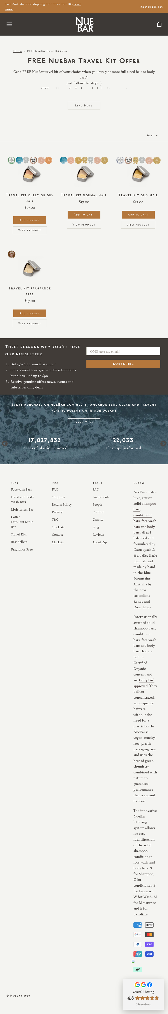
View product (29, 230)
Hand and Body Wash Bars (22, 499)
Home (17, 51)
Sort (151, 135)
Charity (98, 519)
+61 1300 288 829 (151, 6)
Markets (58, 542)
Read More (84, 105)
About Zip (100, 542)
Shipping (58, 497)
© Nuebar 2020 (18, 995)
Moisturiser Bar (22, 509)
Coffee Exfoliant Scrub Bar (22, 522)
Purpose (98, 512)
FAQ (55, 489)
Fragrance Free (22, 549)
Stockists (58, 527)
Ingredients (101, 497)
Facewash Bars (21, 489)
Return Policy (62, 504)
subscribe (123, 364)
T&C (55, 519)
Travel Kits (19, 534)
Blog (96, 527)
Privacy (57, 512)
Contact (57, 534)
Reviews (98, 534)
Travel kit (84, 194)
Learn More (84, 422)
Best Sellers (19, 541)
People (97, 504)
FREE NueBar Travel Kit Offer (47, 51)
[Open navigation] (9, 24)
